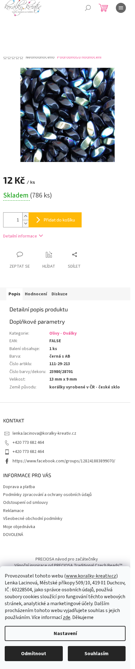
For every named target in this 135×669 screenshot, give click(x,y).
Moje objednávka (19, 527)
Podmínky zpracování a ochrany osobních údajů (47, 495)
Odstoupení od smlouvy (25, 502)
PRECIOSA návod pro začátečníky (66, 559)
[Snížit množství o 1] (25, 223)
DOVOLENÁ (13, 535)
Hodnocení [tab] (36, 294)
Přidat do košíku (59, 219)
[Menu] (121, 8)
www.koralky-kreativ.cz (91, 575)
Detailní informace (20, 236)
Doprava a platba (19, 487)
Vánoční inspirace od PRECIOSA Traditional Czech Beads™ (68, 565)
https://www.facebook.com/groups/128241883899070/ (64, 461)
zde (66, 617)
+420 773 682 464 (28, 442)
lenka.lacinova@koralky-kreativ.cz (44, 433)
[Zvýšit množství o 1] (25, 216)
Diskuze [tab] (59, 294)
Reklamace (13, 511)
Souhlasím (96, 653)
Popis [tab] (14, 294)
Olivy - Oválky (63, 333)
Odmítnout (33, 653)
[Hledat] (88, 8)
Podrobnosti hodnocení (79, 57)
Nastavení (65, 633)
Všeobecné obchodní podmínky (32, 519)
